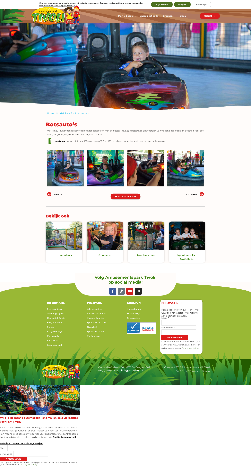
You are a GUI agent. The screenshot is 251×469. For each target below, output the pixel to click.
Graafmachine (146, 255)
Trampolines (64, 255)
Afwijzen (182, 4)
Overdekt (92, 327)
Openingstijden (55, 313)
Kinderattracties (95, 318)
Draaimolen (105, 255)
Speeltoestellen (95, 331)
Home (50, 113)
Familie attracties (96, 313)
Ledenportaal (54, 345)
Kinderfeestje (134, 309)
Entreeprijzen (54, 309)
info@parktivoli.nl (132, 370)
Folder (50, 327)
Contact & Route (56, 318)
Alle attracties (94, 309)
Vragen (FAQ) (54, 331)
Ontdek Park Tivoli (66, 113)
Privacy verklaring (190, 348)
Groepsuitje (133, 318)
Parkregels (53, 336)
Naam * (165, 318)
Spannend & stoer (96, 322)
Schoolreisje (133, 313)
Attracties (83, 113)
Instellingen (201, 4)
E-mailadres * (168, 327)
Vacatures (52, 340)
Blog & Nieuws (55, 322)
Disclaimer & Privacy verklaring (192, 371)
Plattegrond (93, 336)
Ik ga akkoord (161, 4)
